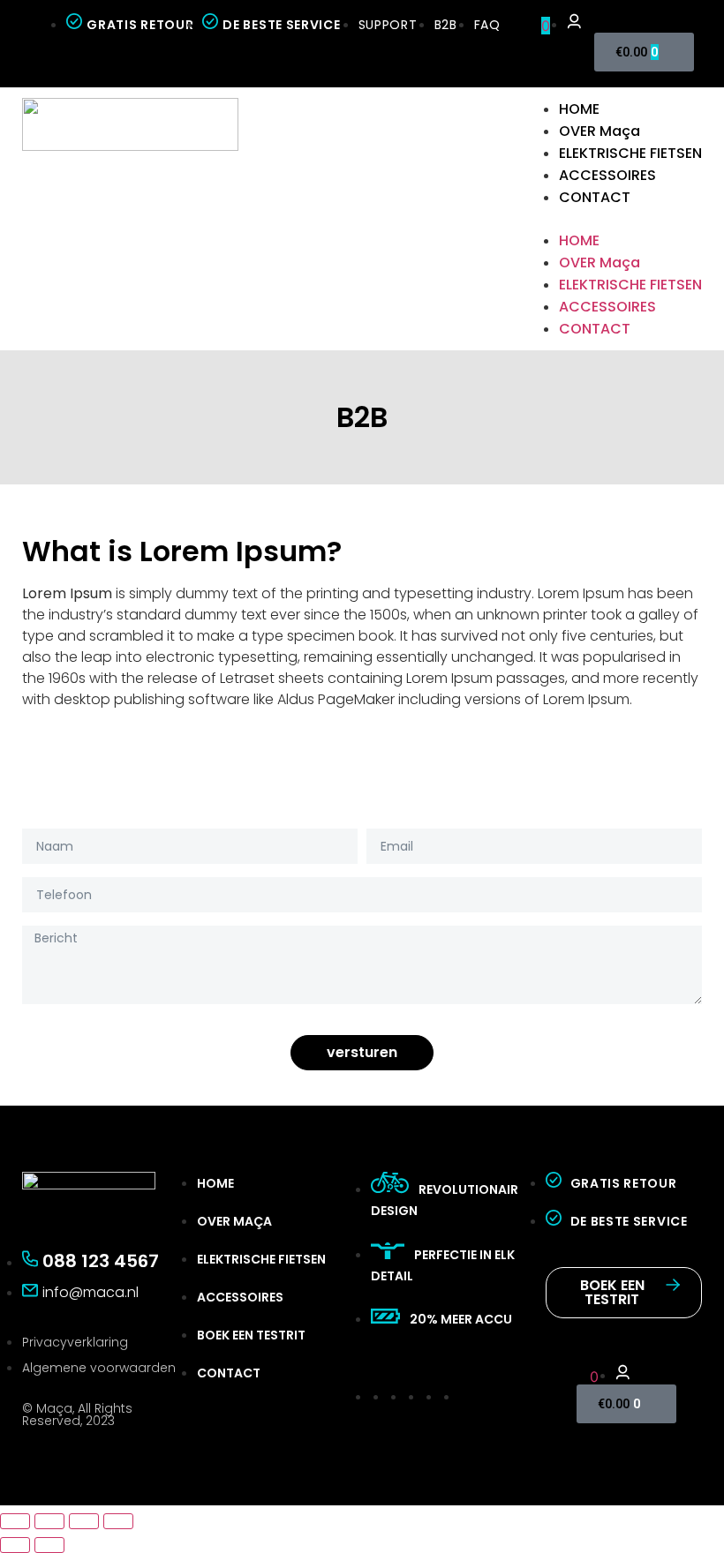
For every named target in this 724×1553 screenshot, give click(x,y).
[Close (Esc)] (15, 1521)
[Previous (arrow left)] (15, 1545)
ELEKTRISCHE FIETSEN (630, 153)
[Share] (49, 1521)
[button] (613, 218)
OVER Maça (599, 131)
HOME (579, 109)
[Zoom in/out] (118, 1521)
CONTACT (594, 197)
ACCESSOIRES (607, 175)
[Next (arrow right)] (49, 1545)
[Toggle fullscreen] (84, 1521)
